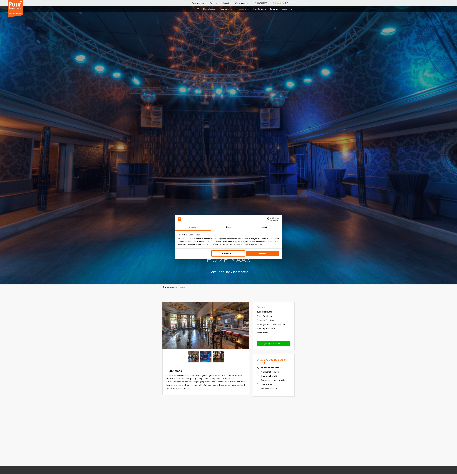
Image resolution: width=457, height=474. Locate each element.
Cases (284, 9)
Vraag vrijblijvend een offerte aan (273, 343)
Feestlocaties (244, 9)
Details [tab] (228, 227)
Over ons (213, 3)
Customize (226, 253)
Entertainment (259, 9)
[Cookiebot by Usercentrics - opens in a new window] (269, 219)
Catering (274, 9)
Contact (226, 3)
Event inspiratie (198, 3)
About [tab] (264, 227)
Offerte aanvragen (242, 3)
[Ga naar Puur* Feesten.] (163, 287)
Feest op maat (226, 9)
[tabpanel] (205, 325)
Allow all (262, 253)
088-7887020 (261, 3)
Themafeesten (209, 9)
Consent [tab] (192, 227)
